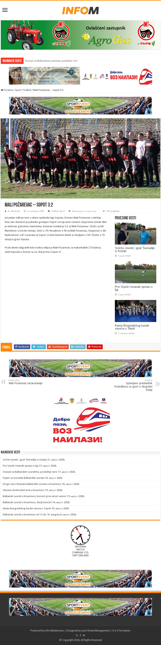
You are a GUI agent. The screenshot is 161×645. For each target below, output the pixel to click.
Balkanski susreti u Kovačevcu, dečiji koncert (27, 502)
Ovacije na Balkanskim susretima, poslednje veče (51, 60)
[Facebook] (80, 635)
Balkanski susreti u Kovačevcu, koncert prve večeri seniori (34, 496)
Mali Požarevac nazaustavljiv (26, 382)
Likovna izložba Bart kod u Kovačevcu (23, 490)
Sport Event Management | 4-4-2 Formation (105, 630)
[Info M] (80, 9)
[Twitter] (84, 635)
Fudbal (27, 90)
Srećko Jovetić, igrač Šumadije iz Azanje (135, 249)
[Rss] (76, 635)
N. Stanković (14, 211)
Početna (8, 90)
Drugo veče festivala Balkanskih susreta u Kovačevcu (32, 484)
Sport (18, 90)
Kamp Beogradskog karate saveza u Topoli (132, 327)
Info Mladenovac (54, 630)
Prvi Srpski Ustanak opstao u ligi (133, 288)
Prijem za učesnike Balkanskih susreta (23, 477)
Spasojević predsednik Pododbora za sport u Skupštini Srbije (133, 385)
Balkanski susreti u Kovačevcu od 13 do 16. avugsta (31, 514)
